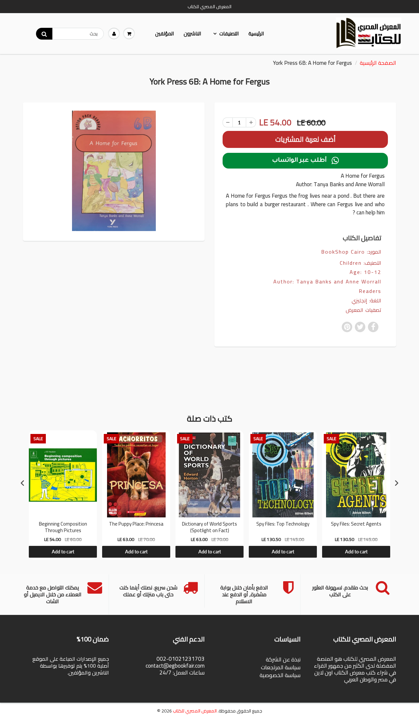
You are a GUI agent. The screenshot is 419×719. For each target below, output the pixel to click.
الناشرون (192, 33)
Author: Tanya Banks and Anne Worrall (327, 281)
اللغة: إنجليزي (366, 300)
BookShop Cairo (343, 252)
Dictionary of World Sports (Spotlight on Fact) (209, 527)
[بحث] (44, 34)
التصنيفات (229, 33)
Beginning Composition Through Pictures (63, 527)
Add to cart (63, 551)
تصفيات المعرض (363, 310)
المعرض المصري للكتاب (195, 711)
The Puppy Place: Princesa (136, 525)
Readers (370, 291)
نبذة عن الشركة (283, 659)
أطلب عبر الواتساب (305, 160)
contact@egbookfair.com (175, 665)
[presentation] (22, 483)
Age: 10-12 (365, 272)
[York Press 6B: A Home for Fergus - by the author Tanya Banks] (113, 171)
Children (351, 263)
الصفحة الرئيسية (378, 63)
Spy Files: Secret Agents (356, 525)
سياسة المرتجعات (281, 667)
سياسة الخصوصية (280, 675)
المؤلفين (164, 33)
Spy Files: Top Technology (282, 525)
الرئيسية (256, 33)
